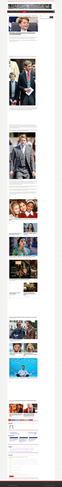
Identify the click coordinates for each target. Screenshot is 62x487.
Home (16, 1)
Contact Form (35, 1)
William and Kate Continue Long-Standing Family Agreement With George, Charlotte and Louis (23, 440)
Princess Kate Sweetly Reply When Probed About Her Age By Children (32, 433)
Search (51, 17)
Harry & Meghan (17, 11)
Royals (21, 11)
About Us (19, 1)
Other (33, 11)
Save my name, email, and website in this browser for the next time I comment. (20, 474)
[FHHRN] (30, 6)
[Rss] (54, 1)
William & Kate (12, 11)
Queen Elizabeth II (29, 11)
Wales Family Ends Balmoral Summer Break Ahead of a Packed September (13, 439)
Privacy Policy (31, 1)
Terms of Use (27, 1)
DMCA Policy (23, 1)
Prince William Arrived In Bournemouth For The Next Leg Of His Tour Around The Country (14, 433)
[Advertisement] (23, 49)
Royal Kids (24, 11)
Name (10, 466)
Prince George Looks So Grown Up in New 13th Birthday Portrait (32, 439)
